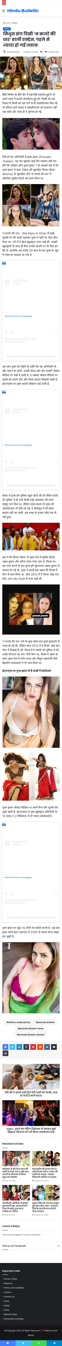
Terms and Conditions (14, 1288)
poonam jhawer (46, 1022)
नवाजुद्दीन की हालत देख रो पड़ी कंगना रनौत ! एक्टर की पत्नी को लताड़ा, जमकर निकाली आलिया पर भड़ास (45, 1173)
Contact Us (9, 1296)
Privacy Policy (10, 1279)
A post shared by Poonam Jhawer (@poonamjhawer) (31, 356)
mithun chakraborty (19, 1022)
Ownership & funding (13, 1319)
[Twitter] (12, 1047)
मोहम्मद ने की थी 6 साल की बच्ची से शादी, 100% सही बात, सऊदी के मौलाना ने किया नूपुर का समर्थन (15, 1173)
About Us (8, 1283)
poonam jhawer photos (31, 1034)
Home (8, 23)
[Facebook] (5, 1047)
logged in (18, 1234)
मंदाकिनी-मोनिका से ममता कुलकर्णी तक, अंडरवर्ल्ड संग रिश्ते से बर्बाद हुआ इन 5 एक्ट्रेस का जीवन (15, 1207)
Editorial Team (10, 1314)
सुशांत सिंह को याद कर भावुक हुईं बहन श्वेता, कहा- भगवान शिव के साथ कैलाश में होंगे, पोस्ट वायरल (45, 1207)
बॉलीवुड (14, 23)
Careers (7, 1292)
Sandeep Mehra (13, 52)
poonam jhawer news (31, 1028)
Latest (7, 1305)
